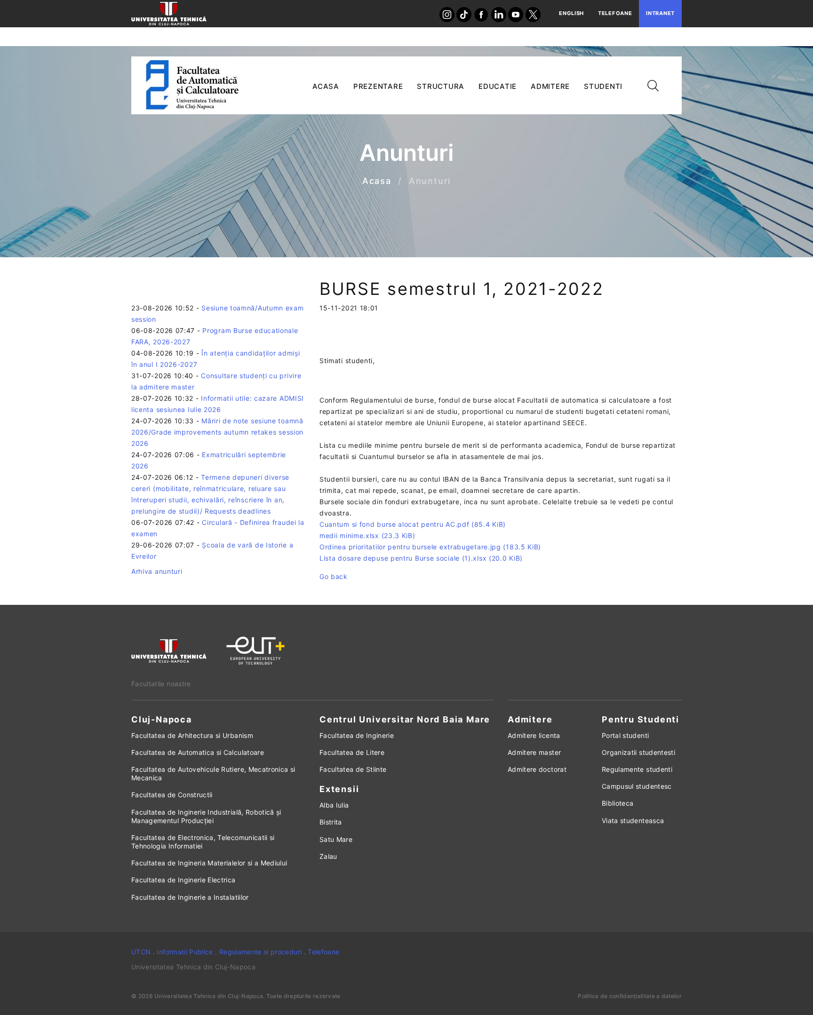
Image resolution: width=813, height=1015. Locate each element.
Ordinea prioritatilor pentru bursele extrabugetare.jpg (430, 547)
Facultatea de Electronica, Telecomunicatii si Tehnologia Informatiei (203, 841)
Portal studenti (625, 735)
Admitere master (534, 752)
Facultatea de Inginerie (356, 735)
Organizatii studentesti (638, 752)
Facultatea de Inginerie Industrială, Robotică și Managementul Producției (206, 816)
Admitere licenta (534, 735)
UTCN (141, 952)
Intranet (660, 13)
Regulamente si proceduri (260, 952)
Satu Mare (335, 839)
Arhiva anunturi (157, 571)
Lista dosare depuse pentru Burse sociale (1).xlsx (421, 558)
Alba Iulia (334, 805)
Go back (333, 576)
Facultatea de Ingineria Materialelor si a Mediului (209, 863)
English (571, 13)
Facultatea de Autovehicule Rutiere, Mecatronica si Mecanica (213, 773)
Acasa (376, 181)
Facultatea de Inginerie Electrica (183, 880)
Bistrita (330, 822)
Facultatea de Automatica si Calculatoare (197, 752)
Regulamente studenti (637, 769)
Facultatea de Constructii (172, 795)
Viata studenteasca (633, 821)
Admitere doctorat (537, 769)
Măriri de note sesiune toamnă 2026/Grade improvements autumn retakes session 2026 (217, 432)
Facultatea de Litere (351, 752)
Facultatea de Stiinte (352, 769)
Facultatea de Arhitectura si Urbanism (192, 735)
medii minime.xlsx (367, 535)
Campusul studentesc (637, 786)
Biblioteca (618, 803)
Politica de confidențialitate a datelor (630, 995)
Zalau (328, 856)
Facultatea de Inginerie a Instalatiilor (190, 897)
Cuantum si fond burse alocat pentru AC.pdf (412, 524)
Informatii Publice (185, 952)
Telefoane (615, 13)
